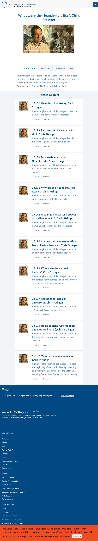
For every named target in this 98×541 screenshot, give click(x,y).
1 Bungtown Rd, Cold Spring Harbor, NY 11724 (37, 396)
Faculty (5, 465)
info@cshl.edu (9, 396)
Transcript (45, 68)
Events (4, 442)
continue (77, 536)
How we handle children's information (52, 536)
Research (6, 474)
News (4, 446)
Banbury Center (8, 477)
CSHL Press (6, 485)
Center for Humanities (11, 481)
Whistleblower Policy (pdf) (12, 523)
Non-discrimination (9, 516)
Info (72, 68)
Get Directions (67, 396)
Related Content (49, 94)
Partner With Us (8, 450)
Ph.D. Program (7, 496)
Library (4, 508)
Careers (5, 454)
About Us (5, 439)
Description (29, 68)
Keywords (60, 68)
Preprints (5, 512)
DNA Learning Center (10, 488)
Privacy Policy (88, 532)
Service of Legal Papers (11, 519)
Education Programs (10, 461)
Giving (4, 457)
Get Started (36, 412)
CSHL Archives (8, 505)
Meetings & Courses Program (13, 492)
